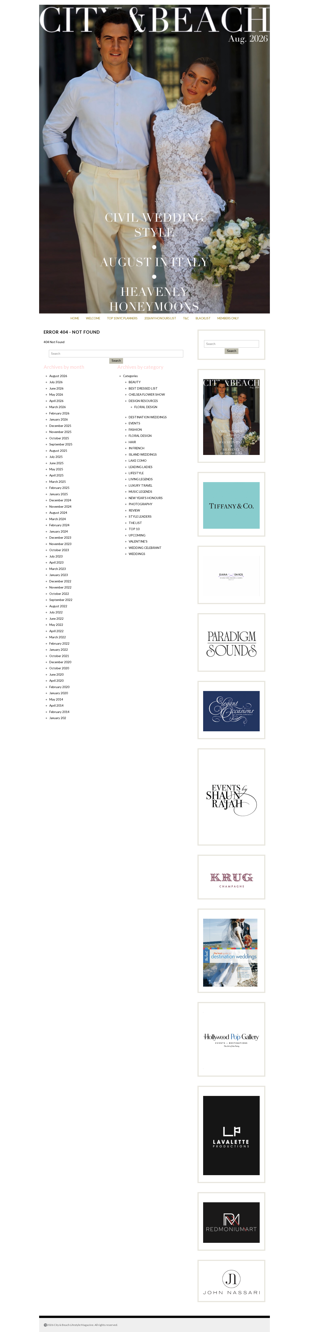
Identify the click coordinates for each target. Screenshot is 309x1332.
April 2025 (56, 475)
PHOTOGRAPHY (140, 504)
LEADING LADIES (140, 467)
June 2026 (56, 388)
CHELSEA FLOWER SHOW (147, 394)
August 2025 (58, 450)
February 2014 (59, 712)
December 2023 (60, 537)
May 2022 (56, 625)
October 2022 (59, 593)
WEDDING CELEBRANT (145, 548)
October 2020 (59, 668)
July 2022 (56, 612)
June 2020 (56, 674)
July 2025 (56, 457)
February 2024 (59, 525)
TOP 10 (134, 529)
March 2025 (57, 481)
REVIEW (134, 510)
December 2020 (60, 662)
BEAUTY (135, 382)
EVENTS (134, 423)
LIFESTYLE (136, 473)
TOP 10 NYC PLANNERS (122, 318)
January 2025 (58, 494)
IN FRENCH (136, 448)
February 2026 (59, 413)
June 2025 (56, 463)
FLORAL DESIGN (145, 407)
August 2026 (58, 376)
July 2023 (56, 556)
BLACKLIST (203, 318)
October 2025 (59, 438)
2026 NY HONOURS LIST (160, 318)
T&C (186, 318)
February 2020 (59, 687)
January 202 (57, 718)
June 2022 (56, 618)
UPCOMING (137, 535)
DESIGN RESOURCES (143, 401)
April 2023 (56, 562)
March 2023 (57, 569)
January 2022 (58, 649)
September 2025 (60, 444)
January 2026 (58, 419)
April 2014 (56, 705)
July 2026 (56, 382)
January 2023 (58, 575)
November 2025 (60, 432)
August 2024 (58, 512)
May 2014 (56, 699)
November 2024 (60, 506)
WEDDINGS (137, 554)
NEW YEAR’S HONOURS (146, 498)
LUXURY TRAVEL (140, 485)
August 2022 (58, 606)
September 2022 (60, 600)
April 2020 (56, 680)
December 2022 (60, 581)
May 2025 (56, 469)
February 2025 (59, 488)
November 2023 (60, 544)
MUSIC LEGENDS (140, 491)
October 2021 (59, 656)
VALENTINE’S (138, 541)
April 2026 (56, 401)
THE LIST (135, 523)
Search (116, 360)
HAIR (132, 442)
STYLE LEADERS (140, 516)
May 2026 (56, 394)
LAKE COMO (138, 460)
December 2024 (60, 500)
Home (75, 318)
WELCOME (93, 318)
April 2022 (56, 631)
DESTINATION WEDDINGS (148, 417)
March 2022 (57, 637)
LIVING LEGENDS (141, 479)
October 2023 (59, 550)
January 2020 (58, 693)
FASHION (135, 429)
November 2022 (60, 587)
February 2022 (59, 643)
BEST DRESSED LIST (143, 388)
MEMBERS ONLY (228, 318)
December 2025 (60, 426)
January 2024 (58, 531)
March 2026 (57, 407)
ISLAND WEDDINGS (143, 454)
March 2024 (57, 519)
